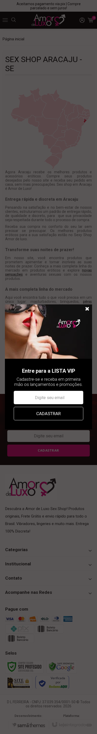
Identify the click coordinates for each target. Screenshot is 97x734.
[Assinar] (48, 413)
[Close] (87, 309)
